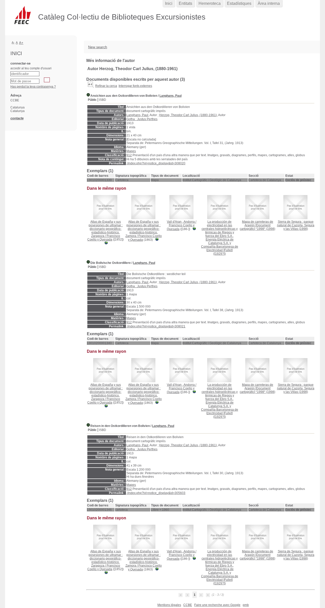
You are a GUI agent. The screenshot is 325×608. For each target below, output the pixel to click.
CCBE (187, 605)
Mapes (131, 151)
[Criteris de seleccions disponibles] (91, 86)
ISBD (102, 100)
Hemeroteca (210, 3)
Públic (92, 100)
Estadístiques (239, 3)
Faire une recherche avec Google (217, 605)
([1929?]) (219, 237)
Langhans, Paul (170, 96)
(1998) (257, 225)
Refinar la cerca (106, 86)
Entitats (185, 3)
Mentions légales (169, 605)
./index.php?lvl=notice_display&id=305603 (155, 493)
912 (129, 155)
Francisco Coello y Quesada (103, 237)
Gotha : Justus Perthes (141, 119)
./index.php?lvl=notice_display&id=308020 (155, 163)
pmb (246, 605)
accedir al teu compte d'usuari (31, 68)
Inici (168, 3)
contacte (17, 118)
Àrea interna (269, 3)
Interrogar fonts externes (135, 86)
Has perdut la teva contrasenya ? (33, 86)
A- (13, 42)
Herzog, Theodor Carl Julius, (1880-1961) (188, 115)
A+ (21, 43)
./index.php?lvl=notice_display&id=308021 (155, 326)
